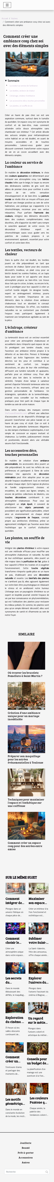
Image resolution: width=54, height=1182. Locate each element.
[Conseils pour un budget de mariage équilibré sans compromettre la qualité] (37, 1048)
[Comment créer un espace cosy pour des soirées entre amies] (26, 826)
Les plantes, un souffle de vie (21, 105)
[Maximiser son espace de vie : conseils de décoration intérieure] (38, 888)
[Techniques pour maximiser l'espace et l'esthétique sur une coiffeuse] (26, 782)
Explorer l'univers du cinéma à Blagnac (37, 984)
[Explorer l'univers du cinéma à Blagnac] (38, 967)
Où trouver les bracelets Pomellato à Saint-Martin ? (25, 674)
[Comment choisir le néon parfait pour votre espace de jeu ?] (15, 928)
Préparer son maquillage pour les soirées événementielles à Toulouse (25, 759)
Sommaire (13, 81)
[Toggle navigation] (7, 5)
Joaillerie (25, 1143)
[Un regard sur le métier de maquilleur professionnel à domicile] (38, 1007)
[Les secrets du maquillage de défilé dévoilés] (15, 967)
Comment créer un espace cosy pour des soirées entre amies (25, 846)
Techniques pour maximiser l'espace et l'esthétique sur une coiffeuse (26, 803)
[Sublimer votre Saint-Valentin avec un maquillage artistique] (38, 928)
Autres (14, 18)
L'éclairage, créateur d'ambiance (22, 95)
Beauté (26, 1147)
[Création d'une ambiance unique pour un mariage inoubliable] (26, 696)
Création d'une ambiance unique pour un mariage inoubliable (24, 716)
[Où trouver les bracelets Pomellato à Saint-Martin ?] (26, 656)
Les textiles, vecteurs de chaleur (22, 90)
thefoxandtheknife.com (16, 413)
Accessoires (26, 1157)
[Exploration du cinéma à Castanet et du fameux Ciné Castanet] (15, 1007)
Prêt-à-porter (26, 1152)
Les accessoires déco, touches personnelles (27, 100)
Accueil (5, 18)
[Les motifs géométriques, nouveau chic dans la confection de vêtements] (16, 1088)
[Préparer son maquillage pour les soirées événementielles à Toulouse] (26, 739)
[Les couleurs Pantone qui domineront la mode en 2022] (39, 1088)
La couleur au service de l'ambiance (24, 85)
